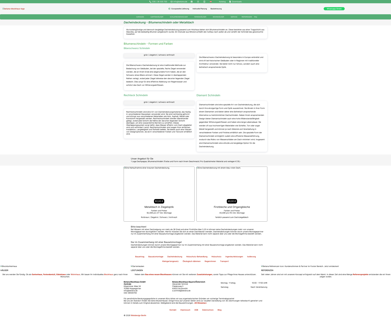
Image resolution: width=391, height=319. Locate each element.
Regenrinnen (210, 261)
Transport (224, 261)
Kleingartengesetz (170, 261)
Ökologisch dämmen (192, 261)
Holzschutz (216, 257)
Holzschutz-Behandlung (196, 257)
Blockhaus (108, 274)
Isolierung (251, 257)
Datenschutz (208, 310)
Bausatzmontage (155, 257)
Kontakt (173, 310)
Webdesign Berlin (138, 315)
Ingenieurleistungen (234, 257)
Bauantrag (139, 257)
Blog (219, 310)
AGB (196, 310)
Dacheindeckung (174, 257)
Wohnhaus (75, 274)
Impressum (185, 310)
